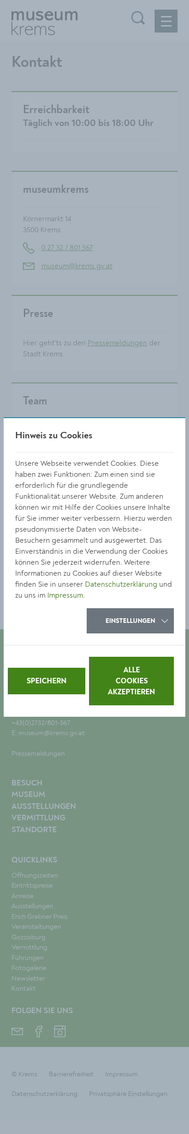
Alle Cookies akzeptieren (131, 681)
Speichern (47, 681)
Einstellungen (130, 621)
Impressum (65, 595)
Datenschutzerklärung (121, 584)
